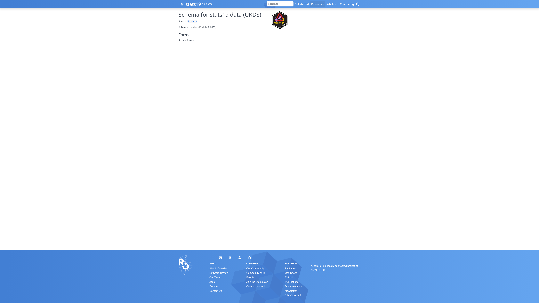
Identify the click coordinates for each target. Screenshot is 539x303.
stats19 (193, 4)
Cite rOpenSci (293, 295)
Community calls (255, 273)
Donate (213, 286)
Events (250, 277)
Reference (317, 4)
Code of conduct (255, 286)
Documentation (293, 286)
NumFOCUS (318, 270)
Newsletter (291, 290)
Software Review (218, 273)
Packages (290, 268)
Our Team (215, 277)
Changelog (347, 4)
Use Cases (291, 273)
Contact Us (215, 290)
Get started (302, 4)
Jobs (212, 282)
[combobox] (280, 3)
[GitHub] (357, 4)
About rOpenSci (218, 268)
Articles (331, 4)
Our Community (255, 268)
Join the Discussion (257, 282)
